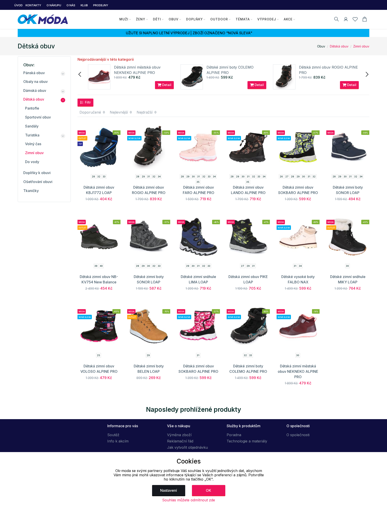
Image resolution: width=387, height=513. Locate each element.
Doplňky (194, 19)
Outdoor (219, 19)
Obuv (173, 19)
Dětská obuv (339, 46)
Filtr (87, 102)
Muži (123, 19)
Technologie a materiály (247, 441)
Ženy (140, 19)
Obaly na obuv (35, 81)
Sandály (32, 126)
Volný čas (33, 144)
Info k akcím (118, 441)
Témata (243, 19)
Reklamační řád (180, 441)
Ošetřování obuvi (37, 181)
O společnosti (298, 435)
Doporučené (91, 112)
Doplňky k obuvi (37, 172)
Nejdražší (145, 112)
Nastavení (168, 490)
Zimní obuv (361, 46)
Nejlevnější (119, 112)
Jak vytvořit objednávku (187, 447)
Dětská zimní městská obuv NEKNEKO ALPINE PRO (298, 371)
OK (208, 490)
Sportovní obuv (38, 117)
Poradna (234, 435)
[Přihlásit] (346, 20)
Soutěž (113, 435)
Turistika (32, 135)
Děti (157, 19)
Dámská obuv (34, 90)
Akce (288, 19)
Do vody (32, 162)
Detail (166, 85)
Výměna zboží (179, 435)
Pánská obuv (34, 73)
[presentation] (80, 74)
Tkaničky (31, 190)
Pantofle (32, 108)
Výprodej (266, 19)
